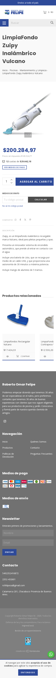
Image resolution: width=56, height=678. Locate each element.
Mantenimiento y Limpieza (33, 70)
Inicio (5, 70)
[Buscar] (52, 22)
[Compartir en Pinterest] (30, 219)
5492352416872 (10, 573)
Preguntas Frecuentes (41, 453)
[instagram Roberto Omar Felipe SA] (4, 421)
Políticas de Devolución (8, 455)
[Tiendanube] (28, 651)
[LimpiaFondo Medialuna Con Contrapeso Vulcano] (45, 356)
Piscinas (14, 70)
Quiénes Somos (38, 441)
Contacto (35, 447)
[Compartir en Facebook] (20, 219)
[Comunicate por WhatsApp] (50, 654)
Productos (7, 447)
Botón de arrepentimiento (28, 630)
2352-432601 (9, 579)
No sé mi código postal (12, 206)
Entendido (28, 672)
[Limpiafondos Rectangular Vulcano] (7, 356)
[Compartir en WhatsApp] (15, 219)
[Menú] (4, 23)
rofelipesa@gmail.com (13, 585)
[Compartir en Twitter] (25, 219)
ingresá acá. (28, 625)
